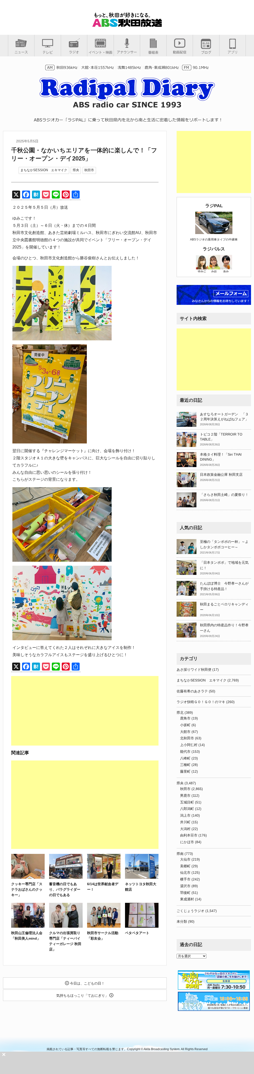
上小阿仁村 (188, 745)
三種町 (185, 765)
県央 (76, 170)
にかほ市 (187, 842)
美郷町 (185, 866)
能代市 (185, 752)
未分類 (182, 921)
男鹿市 (185, 795)
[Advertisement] (85, 711)
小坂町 (185, 725)
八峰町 (185, 758)
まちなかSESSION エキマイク (43, 170)
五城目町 (187, 802)
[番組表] (153, 52)
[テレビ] (47, 52)
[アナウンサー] (127, 52)
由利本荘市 (188, 835)
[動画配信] (180, 52)
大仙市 (185, 859)
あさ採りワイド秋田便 (194, 670)
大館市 (185, 732)
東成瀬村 (187, 899)
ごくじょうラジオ (190, 911)
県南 (180, 854)
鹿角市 (185, 718)
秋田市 (89, 170)
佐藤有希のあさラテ (192, 691)
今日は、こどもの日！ (87, 983)
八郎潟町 (187, 809)
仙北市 (185, 873)
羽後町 (185, 893)
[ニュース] (21, 52)
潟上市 (185, 815)
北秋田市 (187, 738)
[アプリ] (233, 52)
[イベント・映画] (100, 52)
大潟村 (185, 829)
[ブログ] (206, 52)
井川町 (185, 822)
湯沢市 (185, 886)
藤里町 (185, 771)
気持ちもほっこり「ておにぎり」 (82, 995)
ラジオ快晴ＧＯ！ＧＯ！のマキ (201, 702)
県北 (180, 713)
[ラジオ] (74, 52)
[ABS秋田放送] (127, 25)
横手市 (185, 879)
